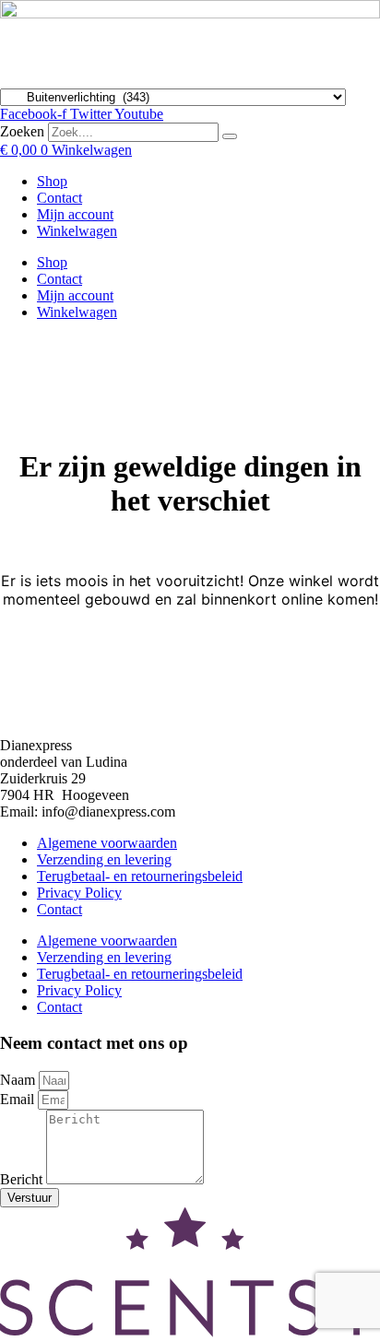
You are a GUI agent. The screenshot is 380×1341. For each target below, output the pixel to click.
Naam (19, 1080)
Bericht (23, 1179)
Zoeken (22, 131)
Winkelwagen (77, 231)
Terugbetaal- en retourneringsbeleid (140, 876)
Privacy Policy (79, 892)
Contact (59, 198)
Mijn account (75, 214)
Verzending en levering (104, 859)
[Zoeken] (229, 136)
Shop (52, 181)
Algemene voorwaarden (107, 843)
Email (19, 1099)
